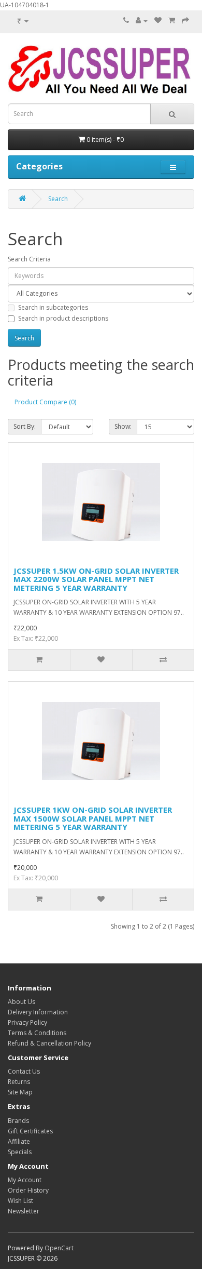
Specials (20, 1151)
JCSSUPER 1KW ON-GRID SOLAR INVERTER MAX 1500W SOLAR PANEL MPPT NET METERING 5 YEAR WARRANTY (92, 818)
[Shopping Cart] (171, 20)
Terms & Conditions (37, 1032)
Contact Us (24, 1071)
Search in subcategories (53, 307)
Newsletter (23, 1211)
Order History (28, 1190)
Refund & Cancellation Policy (49, 1043)
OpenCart (59, 1248)
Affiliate (19, 1141)
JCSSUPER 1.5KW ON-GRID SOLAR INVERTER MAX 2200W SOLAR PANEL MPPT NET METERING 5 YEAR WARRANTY (96, 579)
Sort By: (24, 426)
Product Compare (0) (45, 402)
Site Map (20, 1092)
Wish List (20, 1200)
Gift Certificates (30, 1131)
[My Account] (142, 20)
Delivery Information (38, 1012)
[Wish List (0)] (158, 20)
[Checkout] (185, 20)
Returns (19, 1081)
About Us (21, 1001)
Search (58, 198)
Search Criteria (29, 259)
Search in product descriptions (63, 318)
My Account (24, 1179)
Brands (18, 1120)
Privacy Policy (27, 1022)
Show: (123, 426)
